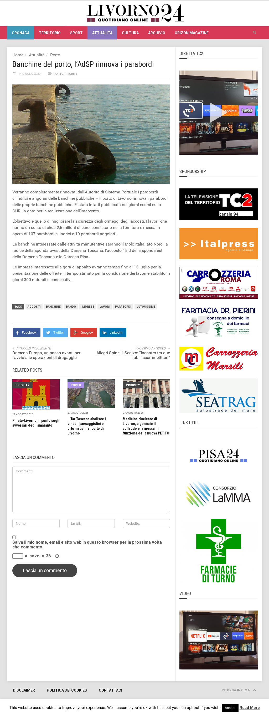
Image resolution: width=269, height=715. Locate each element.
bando (71, 306)
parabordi (123, 306)
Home (17, 54)
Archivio (156, 33)
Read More (250, 707)
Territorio (50, 33)
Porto (55, 54)
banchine (53, 306)
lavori (105, 306)
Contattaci (110, 690)
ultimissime (146, 306)
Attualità (102, 33)
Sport (76, 33)
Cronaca (20, 33)
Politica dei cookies (67, 690)
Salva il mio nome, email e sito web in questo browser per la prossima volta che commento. (87, 544)
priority (71, 74)
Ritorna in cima (236, 690)
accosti (34, 306)
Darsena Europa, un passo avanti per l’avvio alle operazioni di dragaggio (46, 355)
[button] (254, 32)
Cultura (130, 33)
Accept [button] (230, 708)
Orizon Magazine (192, 33)
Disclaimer (24, 690)
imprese (87, 306)
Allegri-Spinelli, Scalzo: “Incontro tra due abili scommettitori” (133, 355)
